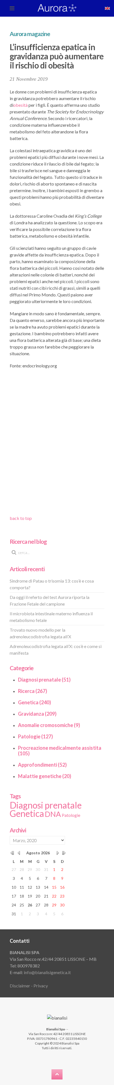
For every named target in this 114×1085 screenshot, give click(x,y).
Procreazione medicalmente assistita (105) (59, 750)
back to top (21, 518)
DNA (53, 814)
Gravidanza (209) (37, 714)
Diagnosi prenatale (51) (44, 680)
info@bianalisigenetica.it (47, 972)
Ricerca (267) (32, 691)
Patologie (71, 815)
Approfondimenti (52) (42, 765)
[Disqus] (57, 444)
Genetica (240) (34, 702)
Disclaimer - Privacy (29, 985)
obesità (20, 105)
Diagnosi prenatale (46, 805)
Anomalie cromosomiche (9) (49, 725)
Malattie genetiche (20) (44, 776)
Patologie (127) (35, 736)
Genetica (27, 813)
